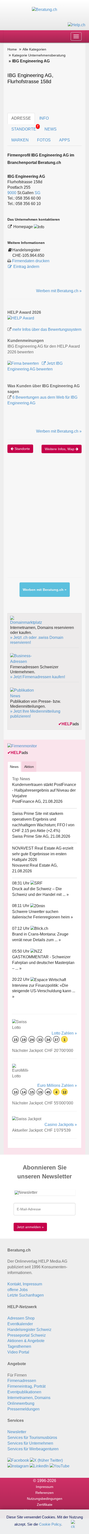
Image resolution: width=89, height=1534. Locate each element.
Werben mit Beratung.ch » (59, 291)
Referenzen (44, 1493)
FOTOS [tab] (44, 140)
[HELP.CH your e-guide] (76, 25)
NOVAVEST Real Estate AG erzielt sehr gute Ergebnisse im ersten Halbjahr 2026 (42, 854)
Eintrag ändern (26, 266)
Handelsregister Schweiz (29, 1329)
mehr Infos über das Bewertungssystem (46, 329)
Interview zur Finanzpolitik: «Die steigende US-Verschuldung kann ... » (43, 991)
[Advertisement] (44, 520)
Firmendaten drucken (30, 261)
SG (37, 193)
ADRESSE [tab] (21, 118)
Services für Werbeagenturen (33, 1449)
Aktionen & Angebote (25, 1341)
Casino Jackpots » (60, 1124)
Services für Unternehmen (30, 1443)
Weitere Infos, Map (60, 449)
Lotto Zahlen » (64, 1033)
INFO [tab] (44, 118)
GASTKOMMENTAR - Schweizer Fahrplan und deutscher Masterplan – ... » (43, 962)
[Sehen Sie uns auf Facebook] (18, 1460)
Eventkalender (20, 1324)
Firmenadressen (21, 1380)
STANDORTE (25, 128)
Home (12, 49)
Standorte (22, 449)
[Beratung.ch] (44, 9)
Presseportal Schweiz (26, 1335)
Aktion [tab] (29, 767)
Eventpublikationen (24, 1392)
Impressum (44, 1487)
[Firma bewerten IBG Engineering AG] (23, 363)
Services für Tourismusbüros (32, 1437)
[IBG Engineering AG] (20, 318)
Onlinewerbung (20, 1403)
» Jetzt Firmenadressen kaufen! (37, 677)
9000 (11, 193)
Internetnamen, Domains (28, 1398)
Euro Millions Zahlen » (57, 1085)
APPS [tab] (64, 140)
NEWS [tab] (50, 129)
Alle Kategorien (34, 49)
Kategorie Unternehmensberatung (39, 55)
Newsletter (16, 1432)
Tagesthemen (19, 1346)
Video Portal (18, 1352)
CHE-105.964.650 (28, 255)
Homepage (23, 227)
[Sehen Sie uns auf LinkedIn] (39, 1466)
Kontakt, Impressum (24, 1284)
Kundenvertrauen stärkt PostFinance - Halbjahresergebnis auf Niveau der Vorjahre (44, 790)
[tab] (14, 766)
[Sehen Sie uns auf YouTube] (59, 1466)
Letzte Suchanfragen (25, 1295)
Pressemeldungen (23, 1409)
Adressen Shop (21, 1318)
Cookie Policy (50, 1524)
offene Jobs (17, 1290)
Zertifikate (44, 1505)
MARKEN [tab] (20, 140)
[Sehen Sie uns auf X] (46, 1460)
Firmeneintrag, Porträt (26, 1386)
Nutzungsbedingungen (44, 1499)
